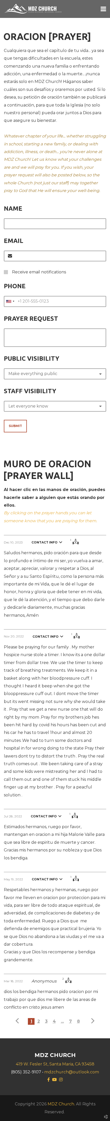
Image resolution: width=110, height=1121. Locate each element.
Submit (15, 426)
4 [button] (54, 1021)
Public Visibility (31, 358)
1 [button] (31, 1021)
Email (13, 240)
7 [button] (70, 1021)
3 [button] (46, 1021)
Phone (15, 286)
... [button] (62, 1021)
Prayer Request (31, 318)
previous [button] (18, 1021)
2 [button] (38, 1021)
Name (13, 208)
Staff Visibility (30, 391)
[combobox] (10, 301)
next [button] (91, 1021)
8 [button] (78, 1021)
